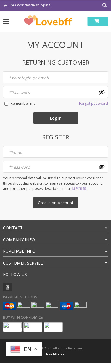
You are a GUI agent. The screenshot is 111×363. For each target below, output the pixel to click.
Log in (56, 118)
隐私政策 (79, 188)
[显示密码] (102, 92)
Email (15, 152)
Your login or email (29, 78)
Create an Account (55, 203)
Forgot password (93, 103)
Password (19, 92)
